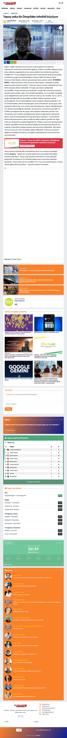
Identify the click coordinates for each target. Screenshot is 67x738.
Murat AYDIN (17, 575)
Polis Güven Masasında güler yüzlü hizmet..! (27, 671)
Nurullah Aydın (18, 685)
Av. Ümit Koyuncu (19, 634)
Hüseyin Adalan (18, 584)
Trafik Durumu (46, 706)
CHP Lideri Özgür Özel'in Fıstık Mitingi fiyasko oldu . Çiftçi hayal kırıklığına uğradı (37, 603)
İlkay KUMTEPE (18, 651)
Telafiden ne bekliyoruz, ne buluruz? (25, 654)
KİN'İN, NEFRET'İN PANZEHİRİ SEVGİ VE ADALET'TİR (29, 688)
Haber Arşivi (45, 714)
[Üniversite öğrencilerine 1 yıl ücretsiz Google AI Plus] (19, 369)
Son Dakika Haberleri (48, 712)
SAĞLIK (42, 8)
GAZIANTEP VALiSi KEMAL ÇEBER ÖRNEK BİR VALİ (28, 626)
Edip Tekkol (17, 643)
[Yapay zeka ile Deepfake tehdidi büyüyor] (33, 42)
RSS (19, 730)
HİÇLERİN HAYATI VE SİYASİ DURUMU (24, 586)
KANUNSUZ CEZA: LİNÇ (20, 611)
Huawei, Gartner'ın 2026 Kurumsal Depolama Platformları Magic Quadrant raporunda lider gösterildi (19, 356)
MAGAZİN (50, 8)
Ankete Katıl (10, 430)
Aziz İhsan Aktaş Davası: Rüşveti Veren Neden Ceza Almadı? (32, 577)
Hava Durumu (45, 704)
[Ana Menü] (62, 3)
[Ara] (60, 3)
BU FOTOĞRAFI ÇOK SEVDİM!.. (23, 662)
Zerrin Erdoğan (19, 600)
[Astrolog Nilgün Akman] (8, 619)
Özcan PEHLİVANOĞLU (20, 660)
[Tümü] (61, 420)
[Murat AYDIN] (8, 576)
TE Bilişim (37, 735)
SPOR (58, 8)
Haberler (6, 13)
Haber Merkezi (20, 300)
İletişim (36, 721)
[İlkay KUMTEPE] (8, 653)
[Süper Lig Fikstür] (61, 488)
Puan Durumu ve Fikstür (48, 708)
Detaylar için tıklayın (33, 482)
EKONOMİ (27, 8)
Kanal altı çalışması (19, 679)
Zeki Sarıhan (17, 609)
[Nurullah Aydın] (8, 687)
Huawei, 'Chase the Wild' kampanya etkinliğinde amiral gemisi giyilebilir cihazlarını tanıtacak (45, 356)
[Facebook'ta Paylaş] (5, 62)
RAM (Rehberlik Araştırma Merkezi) (24, 696)
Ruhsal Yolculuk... (18, 628)
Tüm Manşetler (46, 710)
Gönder (8, 409)
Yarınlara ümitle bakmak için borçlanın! (25, 637)
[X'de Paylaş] (8, 62)
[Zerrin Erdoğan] (8, 602)
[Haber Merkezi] (9, 302)
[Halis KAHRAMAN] (8, 670)
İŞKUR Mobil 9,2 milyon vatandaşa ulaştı (46, 332)
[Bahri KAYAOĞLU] (8, 678)
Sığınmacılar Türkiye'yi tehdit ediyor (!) (25, 645)
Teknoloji (14, 13)
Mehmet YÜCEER (18, 592)
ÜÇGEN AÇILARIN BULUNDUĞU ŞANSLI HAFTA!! (28, 620)
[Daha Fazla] (15, 62)
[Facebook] (19, 716)
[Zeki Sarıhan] (8, 610)
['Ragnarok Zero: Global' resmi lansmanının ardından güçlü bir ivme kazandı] (19, 323)
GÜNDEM (4, 8)
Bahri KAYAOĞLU (18, 677)
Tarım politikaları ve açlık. (21, 594)
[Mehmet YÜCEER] (8, 593)
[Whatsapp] (22, 716)
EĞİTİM (35, 8)
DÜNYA (12, 8)
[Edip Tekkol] (8, 644)
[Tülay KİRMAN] (8, 695)
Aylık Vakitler (9, 564)
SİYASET (19, 8)
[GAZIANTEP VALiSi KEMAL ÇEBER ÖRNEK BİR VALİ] (8, 627)
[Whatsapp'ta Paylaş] (11, 62)
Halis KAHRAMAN (18, 668)
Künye (6, 721)
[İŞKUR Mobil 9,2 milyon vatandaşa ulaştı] (48, 323)
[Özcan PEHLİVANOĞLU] (8, 661)
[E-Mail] (16, 304)
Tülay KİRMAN (17, 694)
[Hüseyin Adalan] (8, 585)
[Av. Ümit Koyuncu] (8, 636)
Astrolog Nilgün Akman (21, 617)
